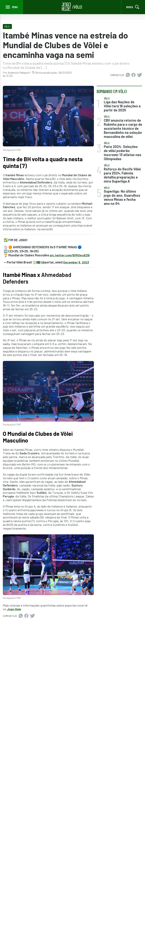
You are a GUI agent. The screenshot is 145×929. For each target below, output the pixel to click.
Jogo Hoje (14, 609)
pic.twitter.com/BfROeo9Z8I (70, 255)
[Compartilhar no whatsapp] (128, 75)
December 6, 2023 (76, 262)
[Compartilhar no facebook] (133, 75)
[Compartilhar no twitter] (139, 75)
